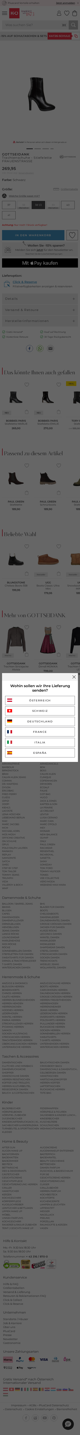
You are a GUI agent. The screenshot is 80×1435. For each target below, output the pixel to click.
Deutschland (40, 721)
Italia (40, 742)
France (40, 731)
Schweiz (40, 710)
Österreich (40, 700)
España (40, 752)
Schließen (74, 677)
